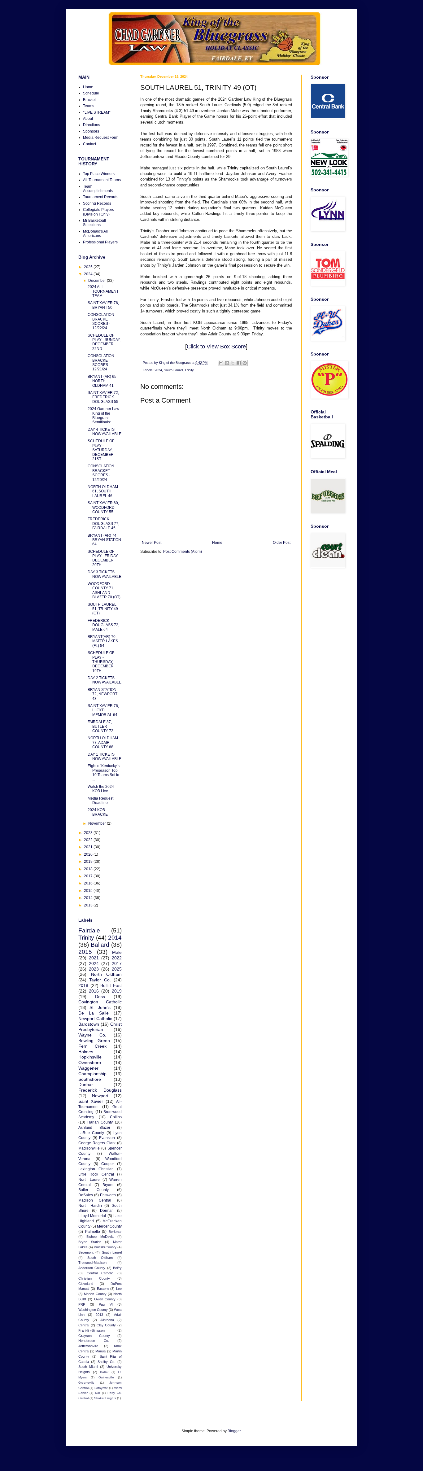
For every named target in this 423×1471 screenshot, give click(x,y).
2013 (89, 905)
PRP (81, 1304)
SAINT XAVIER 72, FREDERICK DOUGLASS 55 (103, 397)
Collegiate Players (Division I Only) (98, 211)
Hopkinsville (90, 1056)
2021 (89, 847)
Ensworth (108, 1195)
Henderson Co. (93, 1340)
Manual (100, 1351)
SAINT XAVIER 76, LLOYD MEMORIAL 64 (103, 710)
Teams (88, 106)
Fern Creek (92, 1046)
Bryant (107, 1185)
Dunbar (85, 1084)
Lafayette (101, 1388)
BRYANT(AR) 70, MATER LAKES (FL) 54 (103, 641)
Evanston (107, 1138)
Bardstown (88, 1024)
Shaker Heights (105, 1398)
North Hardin (90, 1205)
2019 (89, 861)
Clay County (106, 1325)
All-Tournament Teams (102, 180)
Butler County (93, 1190)
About (88, 118)
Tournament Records (100, 197)
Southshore (89, 1079)
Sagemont (86, 1252)
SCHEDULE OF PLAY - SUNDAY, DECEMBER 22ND (104, 342)
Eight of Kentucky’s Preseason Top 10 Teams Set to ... (104, 772)
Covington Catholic (100, 1001)
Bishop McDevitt (100, 1236)
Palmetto (92, 1231)
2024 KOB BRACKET (99, 812)
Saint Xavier (90, 1101)
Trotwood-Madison (92, 1262)
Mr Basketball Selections (94, 222)
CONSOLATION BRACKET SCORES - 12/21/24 (101, 362)
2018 (89, 869)
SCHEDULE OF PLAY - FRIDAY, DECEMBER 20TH (103, 558)
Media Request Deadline (100, 800)
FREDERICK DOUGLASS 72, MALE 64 (103, 625)
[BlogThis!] (227, 363)
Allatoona (107, 1320)
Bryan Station (89, 1242)
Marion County (95, 1294)
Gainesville (106, 1377)
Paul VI (106, 1304)
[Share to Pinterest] (245, 363)
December (97, 280)
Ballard (100, 944)
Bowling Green (94, 1040)
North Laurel (89, 1179)
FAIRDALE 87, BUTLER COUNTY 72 (100, 726)
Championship (92, 1073)
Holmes (85, 1051)
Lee (119, 1288)
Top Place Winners (99, 174)
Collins (116, 1117)
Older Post (281, 542)
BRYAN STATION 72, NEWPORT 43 (102, 694)
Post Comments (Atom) (182, 551)
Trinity (189, 370)
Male (117, 952)
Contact (89, 144)
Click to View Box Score (216, 346)
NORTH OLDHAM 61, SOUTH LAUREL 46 (103, 491)
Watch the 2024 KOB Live (101, 788)
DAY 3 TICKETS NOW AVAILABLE (104, 574)
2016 (89, 883)
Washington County (93, 1310)
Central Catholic (100, 1273)
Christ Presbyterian (100, 1027)
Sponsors (91, 131)
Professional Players (100, 242)
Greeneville (86, 1382)
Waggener (88, 1068)
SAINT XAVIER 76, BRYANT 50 (103, 305)
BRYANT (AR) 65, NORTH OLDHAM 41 (102, 381)
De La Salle (93, 1012)
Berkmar (115, 1231)
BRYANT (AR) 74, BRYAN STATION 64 (104, 540)
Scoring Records (97, 203)
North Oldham (106, 974)
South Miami (88, 1366)
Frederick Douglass (100, 1090)
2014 (89, 898)
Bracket (89, 100)
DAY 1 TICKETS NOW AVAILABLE (104, 756)
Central (83, 1325)
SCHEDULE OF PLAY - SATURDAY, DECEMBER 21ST (101, 450)
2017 (89, 876)
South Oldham (99, 1257)
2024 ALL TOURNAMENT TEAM (103, 291)
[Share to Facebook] (239, 363)
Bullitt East (111, 985)
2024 (158, 370)
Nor (97, 1393)
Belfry (117, 1268)
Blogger (234, 1431)
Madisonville (89, 1148)
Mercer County (109, 1226)
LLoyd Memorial (92, 1216)
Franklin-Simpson (91, 1330)
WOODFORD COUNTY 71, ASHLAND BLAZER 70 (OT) (104, 590)
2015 (89, 890)
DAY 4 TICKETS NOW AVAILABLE (104, 431)
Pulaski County (105, 1247)
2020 (89, 854)
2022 (89, 840)
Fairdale (89, 930)
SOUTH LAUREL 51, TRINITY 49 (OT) (103, 609)
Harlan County (100, 1122)
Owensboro (89, 1062)
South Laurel (173, 370)
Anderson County (91, 1268)
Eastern (103, 1288)
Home (217, 542)
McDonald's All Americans (95, 233)
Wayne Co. (92, 1034)
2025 (89, 267)
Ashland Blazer (94, 1127)
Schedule (91, 93)
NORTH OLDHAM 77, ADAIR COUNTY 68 (103, 742)
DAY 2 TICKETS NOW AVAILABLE (104, 680)
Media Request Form (100, 137)
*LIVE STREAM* (97, 112)
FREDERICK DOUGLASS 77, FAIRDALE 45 (103, 523)
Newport (100, 1095)
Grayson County (94, 1336)
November (97, 823)
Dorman (107, 1210)
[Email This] (221, 363)
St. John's (100, 1007)
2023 (89, 833)
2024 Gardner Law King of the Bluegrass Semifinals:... (103, 415)
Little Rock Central (96, 1174)
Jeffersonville (88, 1346)
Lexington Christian (96, 1169)
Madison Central (94, 1200)
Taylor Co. (100, 979)
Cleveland (85, 1283)
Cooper (107, 1164)
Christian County (94, 1278)
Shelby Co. (106, 1362)
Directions (91, 125)
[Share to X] (233, 363)
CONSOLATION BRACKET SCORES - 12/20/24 (101, 473)
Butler (104, 1372)
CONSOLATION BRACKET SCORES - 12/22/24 (101, 321)
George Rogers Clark (97, 1143)
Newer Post (151, 542)
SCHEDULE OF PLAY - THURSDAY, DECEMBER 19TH (101, 662)
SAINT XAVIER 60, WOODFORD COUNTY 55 (103, 507)
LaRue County (91, 1133)
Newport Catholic (95, 1018)
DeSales (85, 1195)
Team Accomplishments (98, 188)
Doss (100, 996)
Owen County (105, 1299)
